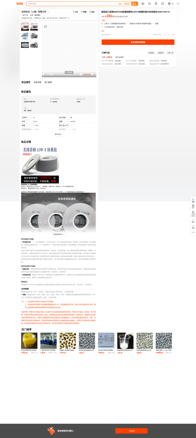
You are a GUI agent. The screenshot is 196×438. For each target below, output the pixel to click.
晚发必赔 (120, 27)
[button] (69, 51)
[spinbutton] (169, 34)
